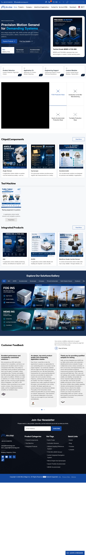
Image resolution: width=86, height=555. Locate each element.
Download (73, 7)
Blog (70, 443)
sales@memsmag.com (22, 2)
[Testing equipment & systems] (11, 197)
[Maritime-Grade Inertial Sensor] (71, 245)
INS (4, 259)
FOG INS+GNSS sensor (54, 452)
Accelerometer (64, 171)
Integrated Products (31, 446)
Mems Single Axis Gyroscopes (56, 461)
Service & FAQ (63, 7)
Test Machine (30, 443)
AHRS (33, 259)
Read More (79, 139)
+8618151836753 (8, 2)
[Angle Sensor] (15, 156)
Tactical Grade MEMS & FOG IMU (65, 49)
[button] (82, 162)
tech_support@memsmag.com (10, 448)
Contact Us (54, 7)
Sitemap (73, 477)
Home (15, 7)
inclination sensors (53, 443)
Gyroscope (34, 171)
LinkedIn (71, 450)
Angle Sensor (7, 171)
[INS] (15, 245)
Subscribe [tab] (56, 428)
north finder (51, 440)
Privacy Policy (66, 477)
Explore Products (8, 41)
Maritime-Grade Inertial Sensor (69, 259)
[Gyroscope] (43, 156)
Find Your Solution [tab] (25, 41)
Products (21, 7)
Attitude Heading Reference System (55, 447)
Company (29, 7)
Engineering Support (52, 70)
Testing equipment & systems (11, 210)
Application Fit (29, 70)
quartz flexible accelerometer (56, 464)
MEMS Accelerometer (53, 467)
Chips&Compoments (32, 440)
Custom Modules (71, 70)
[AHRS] (43, 245)
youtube (71, 446)
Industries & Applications (41, 7)
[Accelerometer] (71, 156)
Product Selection (9, 70)
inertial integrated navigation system (55, 456)
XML (59, 477)
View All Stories (63, 348)
